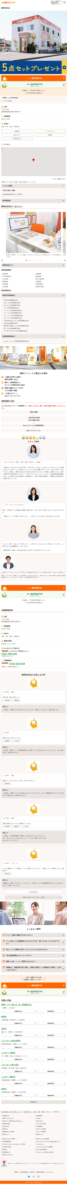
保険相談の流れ (6, 1123)
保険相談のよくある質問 (8, 1131)
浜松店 (4, 1029)
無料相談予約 (50, 1011)
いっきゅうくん (40, 1144)
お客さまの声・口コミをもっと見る (33, 897)
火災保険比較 (39, 1126)
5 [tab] (37, 260)
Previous (2, 260)
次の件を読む (33, 892)
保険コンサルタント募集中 (9, 1138)
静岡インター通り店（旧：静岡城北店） (17, 1005)
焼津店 (4, 1089)
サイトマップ (50, 1172)
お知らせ (38, 1118)
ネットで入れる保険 (41, 1123)
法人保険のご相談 (7, 1146)
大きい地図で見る (58, 179)
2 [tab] (29, 260)
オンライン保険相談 (41, 1131)
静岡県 (43, 1112)
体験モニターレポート (8, 1154)
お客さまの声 (6, 1126)
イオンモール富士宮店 (10, 1065)
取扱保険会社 (39, 1115)
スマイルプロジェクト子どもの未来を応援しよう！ (48, 1141)
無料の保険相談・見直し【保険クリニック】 (11, 1112)
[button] (33, 160)
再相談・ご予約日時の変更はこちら (34, 90)
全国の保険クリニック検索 (30, 1112)
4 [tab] (34, 260)
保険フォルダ (6, 1134)
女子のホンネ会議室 (41, 1128)
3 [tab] (32, 260)
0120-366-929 (9, 654)
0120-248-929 (17, 663)
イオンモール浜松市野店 (11, 1041)
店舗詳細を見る (18, 1011)
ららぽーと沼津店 (8, 1053)
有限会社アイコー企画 (8, 644)
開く (33, 200)
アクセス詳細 (7, 101)
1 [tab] (26, 260)
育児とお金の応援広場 (41, 1149)
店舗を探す (33, 1102)
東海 (39, 1112)
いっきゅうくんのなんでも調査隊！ (44, 1146)
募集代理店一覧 (6, 1152)
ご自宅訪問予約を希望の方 (34, 93)
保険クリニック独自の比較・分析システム (13, 1121)
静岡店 (4, 1017)
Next (65, 260)
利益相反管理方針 (40, 1172)
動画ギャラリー (40, 1134)
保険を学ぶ (5, 1128)
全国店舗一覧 (6, 1115)
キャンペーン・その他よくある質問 (44, 1152)
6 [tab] (40, 260)
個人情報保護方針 (24, 1172)
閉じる (33, 186)
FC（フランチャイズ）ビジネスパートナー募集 (14, 1144)
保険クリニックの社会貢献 (42, 1138)
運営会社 (5, 1149)
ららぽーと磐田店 (8, 1077)
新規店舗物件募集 (7, 1141)
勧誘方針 (32, 1172)
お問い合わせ (39, 1121)
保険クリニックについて (8, 1118)
